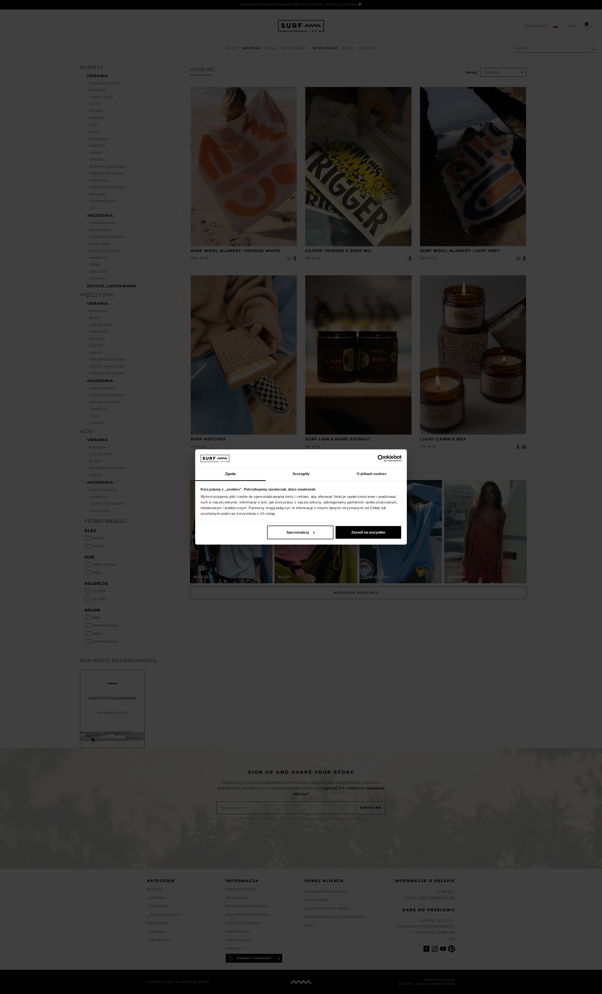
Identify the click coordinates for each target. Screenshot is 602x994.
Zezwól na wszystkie (368, 532)
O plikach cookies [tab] (371, 474)
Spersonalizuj (297, 532)
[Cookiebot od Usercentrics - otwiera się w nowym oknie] (381, 458)
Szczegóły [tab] (301, 474)
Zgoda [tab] (230, 474)
